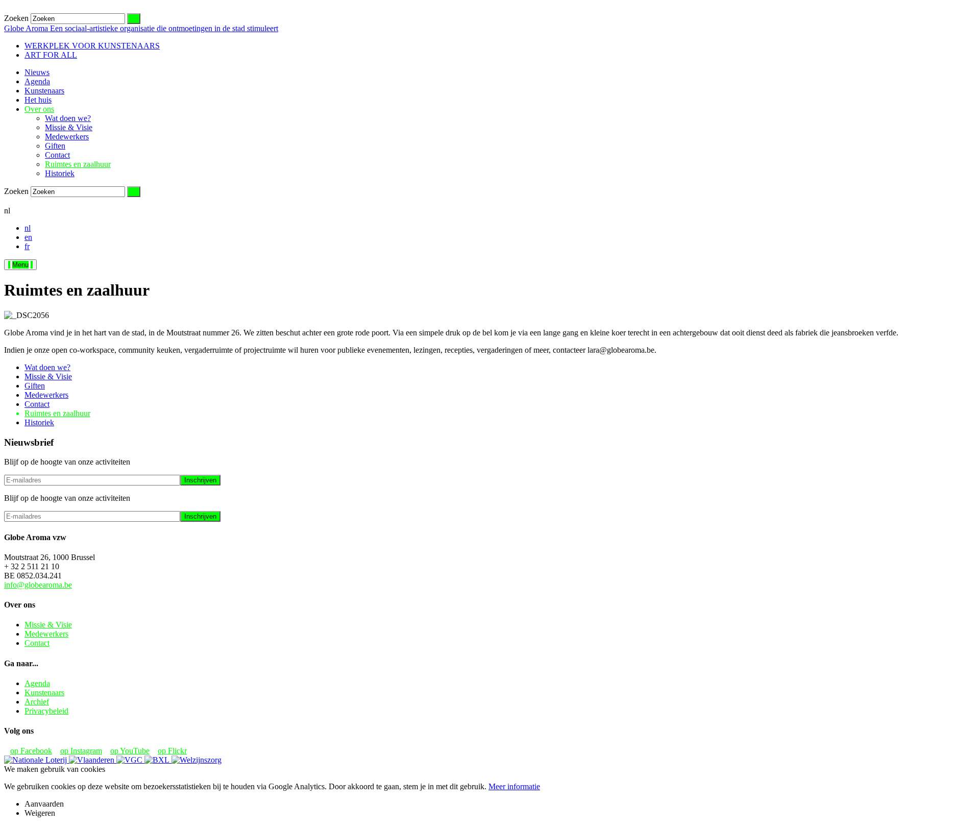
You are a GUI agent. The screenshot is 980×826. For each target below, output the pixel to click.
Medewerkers (67, 136)
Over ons (39, 109)
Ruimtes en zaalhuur (78, 164)
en (28, 237)
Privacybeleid (46, 711)
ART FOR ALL (50, 55)
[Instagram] (23, 201)
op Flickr (172, 750)
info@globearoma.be (38, 584)
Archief (36, 701)
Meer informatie (514, 786)
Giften (55, 145)
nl (27, 228)
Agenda (37, 81)
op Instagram (81, 750)
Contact (57, 155)
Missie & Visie (68, 127)
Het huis (38, 99)
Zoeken (16, 18)
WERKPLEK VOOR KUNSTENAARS (92, 45)
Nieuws (37, 72)
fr (27, 246)
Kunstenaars (44, 90)
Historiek (60, 173)
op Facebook (31, 750)
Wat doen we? (68, 118)
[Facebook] (15, 201)
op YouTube (130, 750)
